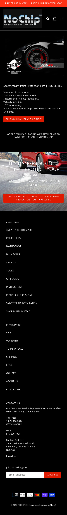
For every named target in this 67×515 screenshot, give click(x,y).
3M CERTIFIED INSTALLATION (21, 303)
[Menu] (61, 18)
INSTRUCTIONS (14, 286)
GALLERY (11, 373)
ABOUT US (12, 381)
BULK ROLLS (13, 254)
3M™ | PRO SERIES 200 (19, 229)
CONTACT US (13, 389)
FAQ (8, 332)
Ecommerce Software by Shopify (43, 505)
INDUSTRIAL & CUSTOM (19, 295)
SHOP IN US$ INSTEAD (18, 311)
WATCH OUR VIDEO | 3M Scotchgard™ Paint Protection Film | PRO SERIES (33, 198)
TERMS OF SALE (14, 348)
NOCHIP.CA (23, 505)
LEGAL (9, 364)
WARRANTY (12, 340)
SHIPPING (11, 356)
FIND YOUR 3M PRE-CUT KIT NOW (24, 119)
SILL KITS (11, 262)
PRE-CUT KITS (13, 238)
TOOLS (10, 270)
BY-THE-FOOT (13, 246)
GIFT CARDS (12, 278)
